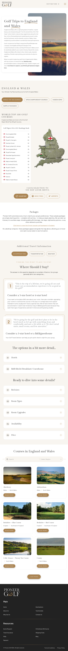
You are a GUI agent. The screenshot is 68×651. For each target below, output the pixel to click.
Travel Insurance (8, 632)
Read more (9, 495)
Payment (5, 640)
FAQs (4, 636)
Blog (37, 636)
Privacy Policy (61, 648)
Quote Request (7, 629)
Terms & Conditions (49, 648)
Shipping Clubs (40, 632)
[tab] (12, 99)
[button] (53, 4)
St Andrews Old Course (42, 629)
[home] (22, 4)
